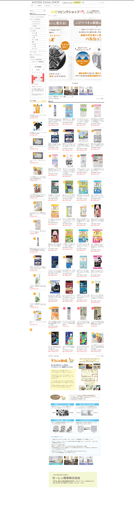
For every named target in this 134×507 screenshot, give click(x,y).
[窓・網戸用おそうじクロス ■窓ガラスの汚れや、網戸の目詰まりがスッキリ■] (83, 187)
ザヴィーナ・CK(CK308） (35, 28)
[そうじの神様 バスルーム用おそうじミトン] (97, 236)
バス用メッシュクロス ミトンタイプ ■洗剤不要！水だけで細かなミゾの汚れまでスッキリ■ (83, 169)
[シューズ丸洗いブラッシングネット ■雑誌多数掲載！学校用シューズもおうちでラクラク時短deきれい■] (83, 135)
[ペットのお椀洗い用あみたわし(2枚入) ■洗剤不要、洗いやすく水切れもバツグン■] (97, 160)
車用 (33, 42)
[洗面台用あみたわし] (55, 160)
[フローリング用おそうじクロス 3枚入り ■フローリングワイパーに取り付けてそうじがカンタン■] (97, 187)
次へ (99, 98)
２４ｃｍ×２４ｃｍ (36, 23)
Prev (51, 49)
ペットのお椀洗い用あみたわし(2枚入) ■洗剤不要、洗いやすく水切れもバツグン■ (97, 169)
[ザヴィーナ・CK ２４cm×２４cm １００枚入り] (38, 141)
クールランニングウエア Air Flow (37, 16)
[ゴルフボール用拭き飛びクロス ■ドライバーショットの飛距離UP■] (69, 338)
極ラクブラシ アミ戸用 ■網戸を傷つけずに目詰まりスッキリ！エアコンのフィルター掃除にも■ (69, 196)
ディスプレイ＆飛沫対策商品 (36, 59)
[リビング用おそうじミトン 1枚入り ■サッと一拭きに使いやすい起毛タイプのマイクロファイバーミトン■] (83, 236)
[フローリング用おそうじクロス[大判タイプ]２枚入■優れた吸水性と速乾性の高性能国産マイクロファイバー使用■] (55, 313)
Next (99, 49)
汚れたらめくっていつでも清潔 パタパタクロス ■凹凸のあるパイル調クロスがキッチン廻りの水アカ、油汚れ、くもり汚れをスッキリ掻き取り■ (69, 171)
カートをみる (102, 2)
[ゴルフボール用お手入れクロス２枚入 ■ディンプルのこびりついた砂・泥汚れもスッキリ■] (83, 338)
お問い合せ (47, 5)
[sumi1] (69, 313)
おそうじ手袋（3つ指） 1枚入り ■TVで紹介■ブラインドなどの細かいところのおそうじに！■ (69, 271)
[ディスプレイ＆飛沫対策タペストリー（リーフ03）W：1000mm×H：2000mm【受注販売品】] (38, 279)
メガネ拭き (34, 26)
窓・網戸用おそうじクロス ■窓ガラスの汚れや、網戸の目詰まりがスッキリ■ (83, 196)
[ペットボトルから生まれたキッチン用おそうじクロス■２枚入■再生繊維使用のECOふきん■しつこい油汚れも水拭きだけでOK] (97, 313)
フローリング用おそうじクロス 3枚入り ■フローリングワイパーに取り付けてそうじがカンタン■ (97, 196)
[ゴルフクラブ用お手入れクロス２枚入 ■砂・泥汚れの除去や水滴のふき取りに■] (55, 338)
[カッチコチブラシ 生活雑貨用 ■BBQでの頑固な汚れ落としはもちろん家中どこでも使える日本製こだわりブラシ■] (55, 287)
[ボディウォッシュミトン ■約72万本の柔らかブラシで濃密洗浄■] (38, 225)
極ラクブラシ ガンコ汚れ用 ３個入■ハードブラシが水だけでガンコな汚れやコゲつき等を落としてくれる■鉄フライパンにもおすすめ (97, 297)
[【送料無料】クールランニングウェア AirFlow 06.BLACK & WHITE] (38, 126)
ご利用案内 (39, 5)
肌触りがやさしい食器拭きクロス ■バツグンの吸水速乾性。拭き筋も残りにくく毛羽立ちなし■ (98, 144)
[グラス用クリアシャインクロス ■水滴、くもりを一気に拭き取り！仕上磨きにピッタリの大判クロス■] (83, 262)
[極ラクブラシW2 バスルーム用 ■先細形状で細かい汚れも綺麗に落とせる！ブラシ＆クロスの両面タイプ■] (97, 211)
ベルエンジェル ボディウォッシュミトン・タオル (38, 52)
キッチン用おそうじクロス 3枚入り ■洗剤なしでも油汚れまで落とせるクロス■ (54, 220)
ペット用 (34, 46)
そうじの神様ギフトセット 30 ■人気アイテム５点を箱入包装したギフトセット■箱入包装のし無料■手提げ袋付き (38, 177)
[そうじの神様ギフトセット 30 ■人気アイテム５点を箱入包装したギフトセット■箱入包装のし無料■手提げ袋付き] (38, 170)
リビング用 (34, 35)
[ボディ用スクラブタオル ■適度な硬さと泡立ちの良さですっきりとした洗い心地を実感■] (38, 206)
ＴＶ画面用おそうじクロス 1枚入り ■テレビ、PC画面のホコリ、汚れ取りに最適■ (69, 245)
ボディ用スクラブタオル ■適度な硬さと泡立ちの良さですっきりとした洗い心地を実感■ (38, 213)
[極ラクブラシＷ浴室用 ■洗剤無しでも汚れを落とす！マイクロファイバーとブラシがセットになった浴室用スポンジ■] (69, 211)
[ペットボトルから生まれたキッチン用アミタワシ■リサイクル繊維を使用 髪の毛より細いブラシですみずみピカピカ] (83, 313)
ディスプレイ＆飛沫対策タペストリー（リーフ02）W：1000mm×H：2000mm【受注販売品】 (38, 304)
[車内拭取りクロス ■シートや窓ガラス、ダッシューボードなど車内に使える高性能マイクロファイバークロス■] (83, 287)
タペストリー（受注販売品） (38, 61)
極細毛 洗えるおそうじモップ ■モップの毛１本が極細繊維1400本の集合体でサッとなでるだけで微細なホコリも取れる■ (38, 249)
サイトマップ (57, 5)
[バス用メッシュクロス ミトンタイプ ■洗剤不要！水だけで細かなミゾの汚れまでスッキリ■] (83, 160)
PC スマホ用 (35, 39)
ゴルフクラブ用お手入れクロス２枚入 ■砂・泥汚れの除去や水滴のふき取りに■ (54, 347)
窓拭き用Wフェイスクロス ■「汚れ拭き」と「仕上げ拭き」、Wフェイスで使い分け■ (54, 196)
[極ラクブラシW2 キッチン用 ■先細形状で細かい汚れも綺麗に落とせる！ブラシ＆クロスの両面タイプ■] (55, 236)
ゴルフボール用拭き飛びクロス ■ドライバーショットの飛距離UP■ (69, 347)
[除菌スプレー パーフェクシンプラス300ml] (38, 316)
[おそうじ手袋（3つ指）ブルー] (69, 262)
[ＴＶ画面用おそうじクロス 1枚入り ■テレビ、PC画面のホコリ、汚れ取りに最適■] (69, 236)
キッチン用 (34, 33)
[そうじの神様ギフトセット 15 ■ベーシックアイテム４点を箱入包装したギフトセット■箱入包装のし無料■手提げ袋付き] (38, 188)
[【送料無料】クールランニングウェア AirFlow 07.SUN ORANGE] (38, 109)
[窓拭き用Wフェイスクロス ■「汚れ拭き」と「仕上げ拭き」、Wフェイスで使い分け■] (55, 187)
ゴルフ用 (34, 44)
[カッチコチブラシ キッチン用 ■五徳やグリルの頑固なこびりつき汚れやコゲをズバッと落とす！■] (97, 262)
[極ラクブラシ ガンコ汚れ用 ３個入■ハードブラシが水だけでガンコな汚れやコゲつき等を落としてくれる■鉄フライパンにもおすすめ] (97, 287)
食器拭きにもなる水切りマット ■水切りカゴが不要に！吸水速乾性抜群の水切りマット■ (54, 144)
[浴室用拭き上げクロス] (69, 110)
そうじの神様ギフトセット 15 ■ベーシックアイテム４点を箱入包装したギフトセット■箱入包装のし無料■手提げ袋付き (38, 195)
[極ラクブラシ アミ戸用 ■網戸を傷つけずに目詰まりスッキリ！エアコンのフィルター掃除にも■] (69, 187)
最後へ (102, 98)
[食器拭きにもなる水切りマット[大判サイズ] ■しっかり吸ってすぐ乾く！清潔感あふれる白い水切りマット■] (69, 135)
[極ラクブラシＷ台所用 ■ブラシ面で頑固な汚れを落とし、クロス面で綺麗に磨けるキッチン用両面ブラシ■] (83, 211)
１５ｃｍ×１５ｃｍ (36, 21)
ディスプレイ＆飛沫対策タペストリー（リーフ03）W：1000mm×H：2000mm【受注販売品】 (38, 286)
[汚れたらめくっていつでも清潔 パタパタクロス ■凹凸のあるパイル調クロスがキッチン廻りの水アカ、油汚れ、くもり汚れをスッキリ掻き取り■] (69, 160)
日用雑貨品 (32, 57)
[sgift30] (97, 338)
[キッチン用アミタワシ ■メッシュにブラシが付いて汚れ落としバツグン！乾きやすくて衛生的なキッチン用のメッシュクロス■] (83, 110)
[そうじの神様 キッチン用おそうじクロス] (55, 211)
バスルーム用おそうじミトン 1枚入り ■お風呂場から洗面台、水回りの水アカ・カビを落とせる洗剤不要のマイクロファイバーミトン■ (97, 246)
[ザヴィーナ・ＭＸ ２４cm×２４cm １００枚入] (38, 155)
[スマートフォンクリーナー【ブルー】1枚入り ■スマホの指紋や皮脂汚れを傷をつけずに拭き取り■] (55, 262)
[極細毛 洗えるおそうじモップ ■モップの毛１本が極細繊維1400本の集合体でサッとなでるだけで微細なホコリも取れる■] (55, 110)
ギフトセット (35, 48)
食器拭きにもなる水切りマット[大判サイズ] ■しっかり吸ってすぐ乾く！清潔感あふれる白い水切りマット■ (38, 267)
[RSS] (31, 330)
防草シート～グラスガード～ (36, 54)
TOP (32, 5)
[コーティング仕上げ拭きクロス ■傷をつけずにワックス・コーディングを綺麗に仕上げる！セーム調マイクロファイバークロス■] (69, 287)
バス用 (33, 37)
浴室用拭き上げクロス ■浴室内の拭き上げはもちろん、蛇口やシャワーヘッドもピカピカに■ (69, 119)
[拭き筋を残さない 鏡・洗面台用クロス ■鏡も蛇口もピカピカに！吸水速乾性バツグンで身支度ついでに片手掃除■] (97, 110)
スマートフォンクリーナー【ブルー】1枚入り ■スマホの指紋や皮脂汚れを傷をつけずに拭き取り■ (54, 271)
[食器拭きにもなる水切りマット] (55, 135)
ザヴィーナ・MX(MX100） (35, 19)
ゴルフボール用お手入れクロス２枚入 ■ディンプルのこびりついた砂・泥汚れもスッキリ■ (83, 347)
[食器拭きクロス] (97, 135)
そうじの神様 (32, 30)
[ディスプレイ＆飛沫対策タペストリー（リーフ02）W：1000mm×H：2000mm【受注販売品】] (38, 297)
